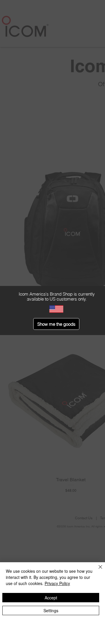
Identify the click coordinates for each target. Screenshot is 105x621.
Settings (50, 610)
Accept (51, 598)
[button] (56, 324)
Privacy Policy (57, 583)
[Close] (97, 570)
